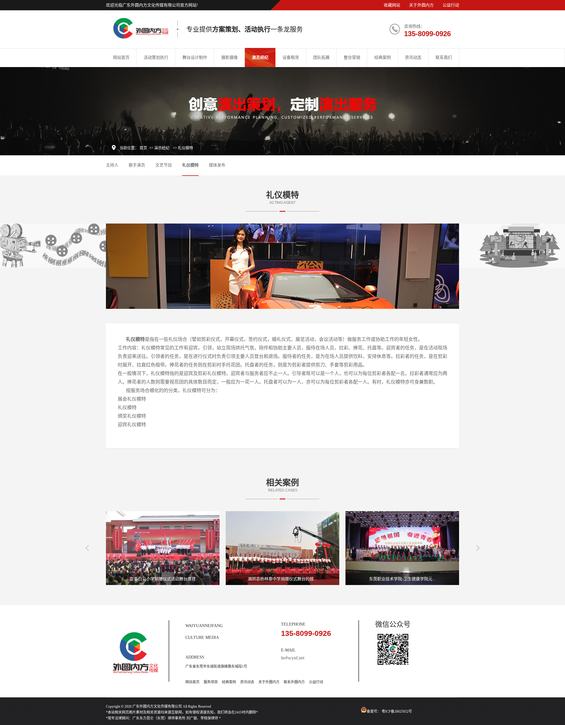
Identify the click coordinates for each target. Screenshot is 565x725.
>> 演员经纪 (159, 148)
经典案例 (382, 57)
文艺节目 (163, 165)
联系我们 (444, 57)
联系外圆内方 (294, 682)
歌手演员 (137, 165)
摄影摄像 (229, 57)
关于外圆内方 (421, 5)
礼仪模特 (190, 165)
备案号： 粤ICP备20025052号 (389, 711)
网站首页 (121, 57)
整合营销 (352, 57)
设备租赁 (290, 57)
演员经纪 (260, 57)
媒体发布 (217, 165)
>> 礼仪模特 (183, 148)
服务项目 (211, 682)
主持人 (112, 165)
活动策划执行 (156, 57)
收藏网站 (392, 5)
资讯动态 (413, 57)
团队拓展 (321, 57)
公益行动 (451, 5)
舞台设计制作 (194, 57)
